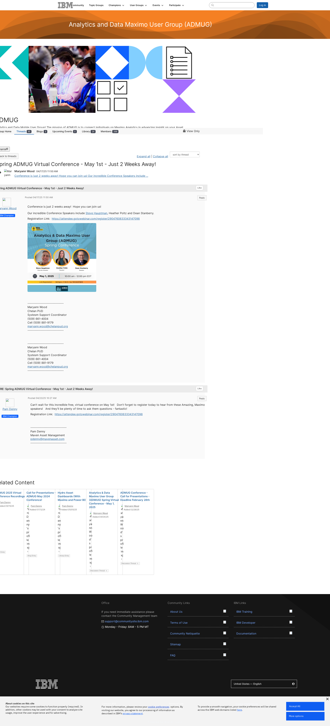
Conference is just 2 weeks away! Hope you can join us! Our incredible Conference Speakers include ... (81, 176)
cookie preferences (158, 706)
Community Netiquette (185, 633)
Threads (23, 131)
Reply (202, 197)
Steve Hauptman (96, 213)
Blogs (41, 131)
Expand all (143, 156)
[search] (212, 5)
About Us (176, 611)
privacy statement (133, 713)
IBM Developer (245, 622)
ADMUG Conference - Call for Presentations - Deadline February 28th (135, 496)
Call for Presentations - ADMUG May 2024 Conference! (41, 496)
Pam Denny (10, 409)
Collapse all (160, 156)
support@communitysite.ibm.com (127, 621)
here (239, 709)
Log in (262, 5)
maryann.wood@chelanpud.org (48, 326)
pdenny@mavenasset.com (47, 439)
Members (109, 131)
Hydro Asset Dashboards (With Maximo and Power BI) (72, 496)
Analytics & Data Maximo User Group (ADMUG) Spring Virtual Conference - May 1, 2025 (104, 500)
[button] (116, 5)
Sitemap (175, 644)
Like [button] (199, 187)
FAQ (172, 655)
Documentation (246, 633)
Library (88, 131)
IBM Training (244, 611)
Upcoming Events (64, 131)
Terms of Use (179, 622)
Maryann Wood (100, 513)
